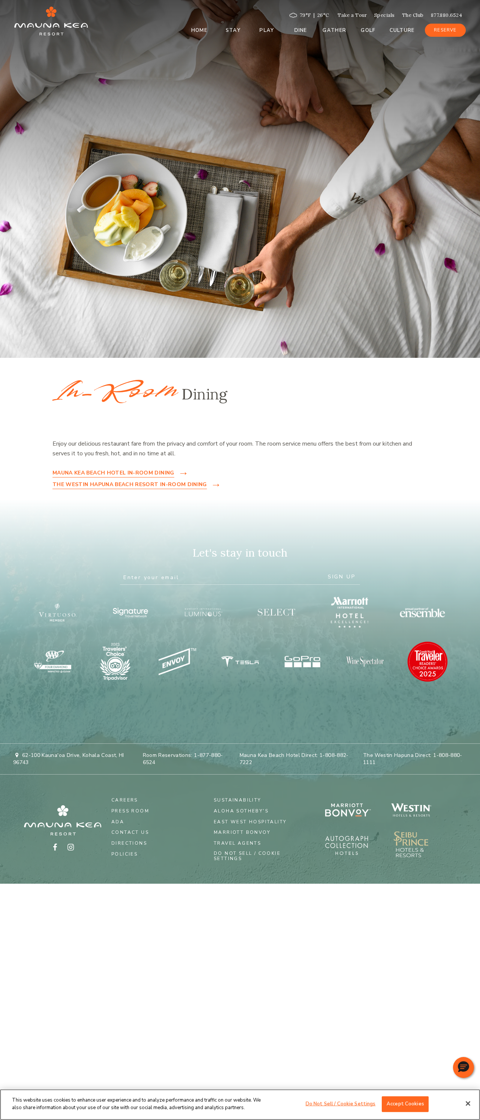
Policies (124, 854)
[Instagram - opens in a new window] (70, 847)
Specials (384, 15)
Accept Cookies (405, 1103)
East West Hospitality (250, 822)
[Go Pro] (302, 661)
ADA (117, 822)
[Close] (468, 1103)
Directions (129, 843)
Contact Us (130, 832)
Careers (124, 800)
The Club (413, 15)
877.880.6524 (446, 15)
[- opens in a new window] (415, 811)
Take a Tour (352, 15)
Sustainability (237, 800)
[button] (463, 1067)
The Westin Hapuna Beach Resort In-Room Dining (129, 484)
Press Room (130, 811)
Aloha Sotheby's (241, 811)
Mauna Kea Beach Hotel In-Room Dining (113, 472)
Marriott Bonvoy (242, 832)
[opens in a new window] (57, 612)
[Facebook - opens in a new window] (55, 847)
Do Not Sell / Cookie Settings (247, 856)
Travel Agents (237, 843)
